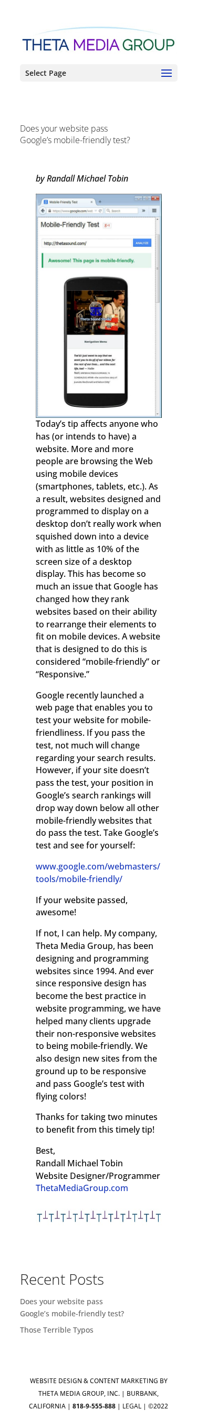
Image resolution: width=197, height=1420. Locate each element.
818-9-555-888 (94, 1406)
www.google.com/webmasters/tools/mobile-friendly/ (98, 873)
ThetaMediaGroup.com (82, 1188)
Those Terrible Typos (57, 1330)
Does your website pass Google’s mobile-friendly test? (75, 134)
